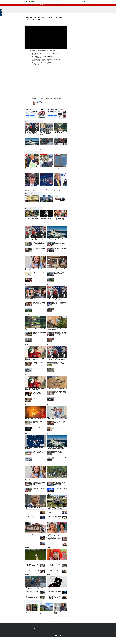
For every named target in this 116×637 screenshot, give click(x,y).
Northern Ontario (28, 14)
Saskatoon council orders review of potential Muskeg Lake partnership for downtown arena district (39, 393)
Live (78, 1)
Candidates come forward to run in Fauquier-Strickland (57, 388)
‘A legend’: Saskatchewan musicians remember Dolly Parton (38, 363)
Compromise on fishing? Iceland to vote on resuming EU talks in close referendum (60, 489)
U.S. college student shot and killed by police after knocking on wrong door (31, 188)
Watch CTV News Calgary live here (38, 272)
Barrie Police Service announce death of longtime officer (57, 418)
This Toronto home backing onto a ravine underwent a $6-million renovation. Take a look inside (31, 219)
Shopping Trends (65, 1)
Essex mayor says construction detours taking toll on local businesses (34, 448)
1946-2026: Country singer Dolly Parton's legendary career (45, 219)
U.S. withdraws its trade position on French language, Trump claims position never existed (60, 188)
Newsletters (62, 621)
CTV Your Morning (57, 1)
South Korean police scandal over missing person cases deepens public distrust (57, 479)
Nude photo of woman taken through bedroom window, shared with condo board (57, 329)
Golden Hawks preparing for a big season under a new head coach (59, 363)
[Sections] (26, 2)
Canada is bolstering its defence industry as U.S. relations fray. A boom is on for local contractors (56, 508)
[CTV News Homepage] (32, 1)
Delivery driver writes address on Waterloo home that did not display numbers (60, 612)
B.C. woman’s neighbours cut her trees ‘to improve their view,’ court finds (46, 612)
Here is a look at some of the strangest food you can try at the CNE (60, 219)
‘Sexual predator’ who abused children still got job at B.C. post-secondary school (60, 243)
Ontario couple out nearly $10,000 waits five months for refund (31, 612)
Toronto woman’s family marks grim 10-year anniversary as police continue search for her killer (39, 249)
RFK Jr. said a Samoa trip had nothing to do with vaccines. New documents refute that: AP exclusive (60, 147)
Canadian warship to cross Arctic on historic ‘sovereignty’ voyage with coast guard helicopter (32, 147)
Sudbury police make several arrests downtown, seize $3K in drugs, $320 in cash (60, 392)
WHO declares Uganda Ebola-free (32, 534)
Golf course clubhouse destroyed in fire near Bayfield (35, 418)
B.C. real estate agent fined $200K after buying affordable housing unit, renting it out (46, 204)
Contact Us (56, 621)
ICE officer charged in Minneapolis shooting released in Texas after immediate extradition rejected (59, 483)
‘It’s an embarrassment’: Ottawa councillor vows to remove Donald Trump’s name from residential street (60, 279)
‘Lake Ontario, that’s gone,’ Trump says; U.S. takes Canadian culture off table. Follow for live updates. (31, 132)
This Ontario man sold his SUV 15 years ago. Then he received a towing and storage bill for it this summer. (46, 133)
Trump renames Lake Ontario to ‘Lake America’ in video (31, 168)
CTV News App (51, 621)
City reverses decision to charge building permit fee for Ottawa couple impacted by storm (57, 269)
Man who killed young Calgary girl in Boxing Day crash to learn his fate (35, 269)
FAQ (59, 621)
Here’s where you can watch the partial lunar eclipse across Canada (46, 187)
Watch (46, 1)
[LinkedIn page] (36, 624)
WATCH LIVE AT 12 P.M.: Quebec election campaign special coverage (34, 299)
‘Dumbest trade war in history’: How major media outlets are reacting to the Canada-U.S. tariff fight (60, 204)
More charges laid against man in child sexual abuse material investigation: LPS (39, 428)
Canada (42, 1)
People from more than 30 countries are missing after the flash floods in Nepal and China (46, 147)
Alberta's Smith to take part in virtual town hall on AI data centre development (60, 303)
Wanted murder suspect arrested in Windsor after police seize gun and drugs (38, 458)
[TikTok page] (33, 624)
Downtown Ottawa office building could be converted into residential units (60, 273)
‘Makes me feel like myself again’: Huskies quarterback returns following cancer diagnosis (35, 359)
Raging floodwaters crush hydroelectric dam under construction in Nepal (44, 168)
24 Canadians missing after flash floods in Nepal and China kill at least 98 (60, 368)
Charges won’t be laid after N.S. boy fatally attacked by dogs (60, 132)
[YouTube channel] (35, 624)
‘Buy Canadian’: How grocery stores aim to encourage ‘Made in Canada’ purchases (31, 204)
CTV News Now (73, 1)
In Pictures (51, 1)
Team (66, 621)
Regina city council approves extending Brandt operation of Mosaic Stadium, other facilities (39, 369)
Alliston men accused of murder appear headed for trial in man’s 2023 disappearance (60, 422)
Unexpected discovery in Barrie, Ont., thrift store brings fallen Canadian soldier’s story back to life (60, 428)
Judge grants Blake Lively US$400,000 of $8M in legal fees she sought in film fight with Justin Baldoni (57, 535)
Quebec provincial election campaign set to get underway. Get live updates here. (39, 303)
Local (38, 1)
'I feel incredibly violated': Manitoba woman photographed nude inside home (60, 168)
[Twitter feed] (31, 624)
